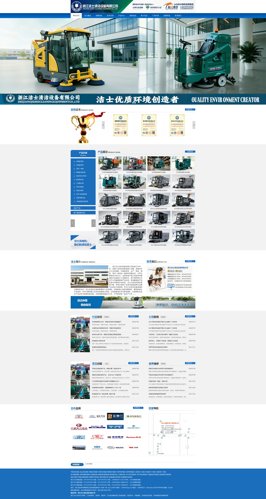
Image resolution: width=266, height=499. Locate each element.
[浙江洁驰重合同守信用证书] (121, 125)
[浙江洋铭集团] (133, 447)
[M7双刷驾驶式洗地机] (183, 163)
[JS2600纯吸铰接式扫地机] (134, 163)
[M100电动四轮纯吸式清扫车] (134, 181)
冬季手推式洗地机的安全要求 (158, 347)
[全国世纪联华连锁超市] (115, 437)
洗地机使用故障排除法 (99, 347)
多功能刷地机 (75, 474)
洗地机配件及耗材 (114, 477)
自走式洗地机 (84, 472)
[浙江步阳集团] (97, 437)
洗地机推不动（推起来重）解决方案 (103, 394)
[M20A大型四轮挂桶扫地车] (158, 200)
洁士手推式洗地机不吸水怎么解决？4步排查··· (164, 322)
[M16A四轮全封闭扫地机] (158, 218)
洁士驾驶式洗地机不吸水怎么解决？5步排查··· (164, 328)
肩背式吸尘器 (104, 477)
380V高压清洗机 (141, 474)
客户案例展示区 (79, 213)
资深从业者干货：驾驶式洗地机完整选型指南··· (107, 334)
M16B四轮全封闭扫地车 (134, 227)
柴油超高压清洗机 (165, 474)
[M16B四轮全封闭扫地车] (134, 218)
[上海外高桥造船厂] (97, 447)
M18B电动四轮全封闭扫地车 (183, 208)
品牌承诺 (167, 15)
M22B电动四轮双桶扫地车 (183, 190)
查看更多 (190, 151)
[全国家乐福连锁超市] (97, 426)
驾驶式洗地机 (93, 472)
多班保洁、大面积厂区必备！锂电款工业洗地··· (164, 341)
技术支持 (110, 15)
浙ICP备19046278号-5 (104, 490)
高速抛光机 (94, 474)
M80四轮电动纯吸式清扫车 (158, 190)
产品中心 (121, 15)
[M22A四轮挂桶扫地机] (110, 200)
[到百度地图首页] (153, 454)
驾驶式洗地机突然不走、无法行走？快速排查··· (107, 375)
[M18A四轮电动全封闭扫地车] (110, 218)
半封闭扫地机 (120, 472)
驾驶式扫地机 (111, 472)
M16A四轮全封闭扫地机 (158, 227)
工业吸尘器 (121, 474)
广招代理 (155, 15)
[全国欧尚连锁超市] (133, 437)
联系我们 (178, 15)
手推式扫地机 (102, 472)
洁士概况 (87, 15)
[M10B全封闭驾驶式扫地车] (183, 236)
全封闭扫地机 (130, 472)
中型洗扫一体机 (150, 472)
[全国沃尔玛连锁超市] (115, 426)
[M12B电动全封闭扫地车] (134, 236)
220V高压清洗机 (131, 474)
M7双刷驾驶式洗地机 (183, 172)
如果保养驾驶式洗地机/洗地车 (158, 387)
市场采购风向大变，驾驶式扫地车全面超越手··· (107, 322)
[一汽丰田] (79, 416)
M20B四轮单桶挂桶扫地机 (134, 208)
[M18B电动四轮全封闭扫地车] (183, 200)
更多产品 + (78, 208)
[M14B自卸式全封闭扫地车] (183, 218)
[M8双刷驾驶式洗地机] (110, 181)
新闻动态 (133, 15)
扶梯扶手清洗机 (94, 477)
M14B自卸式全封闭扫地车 (183, 227)
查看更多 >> (190, 109)
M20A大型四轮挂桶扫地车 (158, 208)
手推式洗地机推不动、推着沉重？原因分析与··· (107, 368)
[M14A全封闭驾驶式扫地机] (110, 236)
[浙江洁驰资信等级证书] (149, 125)
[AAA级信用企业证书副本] (177, 125)
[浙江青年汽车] (115, 447)
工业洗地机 (88, 464)
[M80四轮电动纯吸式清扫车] (158, 181)
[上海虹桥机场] (79, 426)
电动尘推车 (74, 477)
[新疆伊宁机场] (79, 447)
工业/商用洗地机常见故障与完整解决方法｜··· (107, 381)
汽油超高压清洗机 (153, 474)
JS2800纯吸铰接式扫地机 (110, 172)
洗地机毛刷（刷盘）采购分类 (158, 381)
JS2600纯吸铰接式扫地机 (134, 172)
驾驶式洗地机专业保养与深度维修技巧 (161, 368)
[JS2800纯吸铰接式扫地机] (110, 163)
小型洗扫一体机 (140, 472)
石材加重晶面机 (85, 474)
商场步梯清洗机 (83, 477)
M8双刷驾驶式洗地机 (110, 190)
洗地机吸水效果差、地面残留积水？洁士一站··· (107, 387)
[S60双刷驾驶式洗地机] (158, 163)
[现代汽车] (97, 416)
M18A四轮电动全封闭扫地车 (110, 227)
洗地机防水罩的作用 (98, 341)
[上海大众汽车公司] (79, 437)
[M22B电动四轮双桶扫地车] (183, 181)
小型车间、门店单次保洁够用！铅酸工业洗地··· (164, 334)
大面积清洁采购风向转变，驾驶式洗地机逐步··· (107, 328)
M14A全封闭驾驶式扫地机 (110, 245)
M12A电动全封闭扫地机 (158, 245)
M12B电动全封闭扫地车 (134, 245)
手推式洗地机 (75, 472)
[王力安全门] (133, 416)
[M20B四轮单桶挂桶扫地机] (134, 200)
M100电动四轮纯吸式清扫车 (134, 190)
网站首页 (76, 15)
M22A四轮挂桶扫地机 (110, 208)
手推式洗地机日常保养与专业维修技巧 (161, 375)
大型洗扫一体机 (161, 472)
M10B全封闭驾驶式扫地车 (183, 245)
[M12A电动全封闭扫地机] (158, 236)
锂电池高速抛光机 (104, 474)
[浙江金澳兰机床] (115, 416)
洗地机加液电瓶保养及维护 (157, 394)
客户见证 (144, 15)
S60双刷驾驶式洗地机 (159, 172)
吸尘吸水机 (114, 474)
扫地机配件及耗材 (126, 477)
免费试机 (99, 15)
